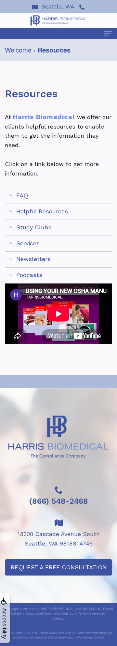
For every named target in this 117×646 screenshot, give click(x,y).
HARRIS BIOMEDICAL (57, 609)
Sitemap (58, 618)
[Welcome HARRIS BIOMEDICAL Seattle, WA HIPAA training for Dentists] (58, 20)
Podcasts (29, 274)
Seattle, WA (57, 6)
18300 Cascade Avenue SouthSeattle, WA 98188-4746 (59, 539)
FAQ (22, 195)
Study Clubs (33, 227)
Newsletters (33, 258)
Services (28, 243)
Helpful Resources (42, 211)
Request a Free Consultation (59, 567)
